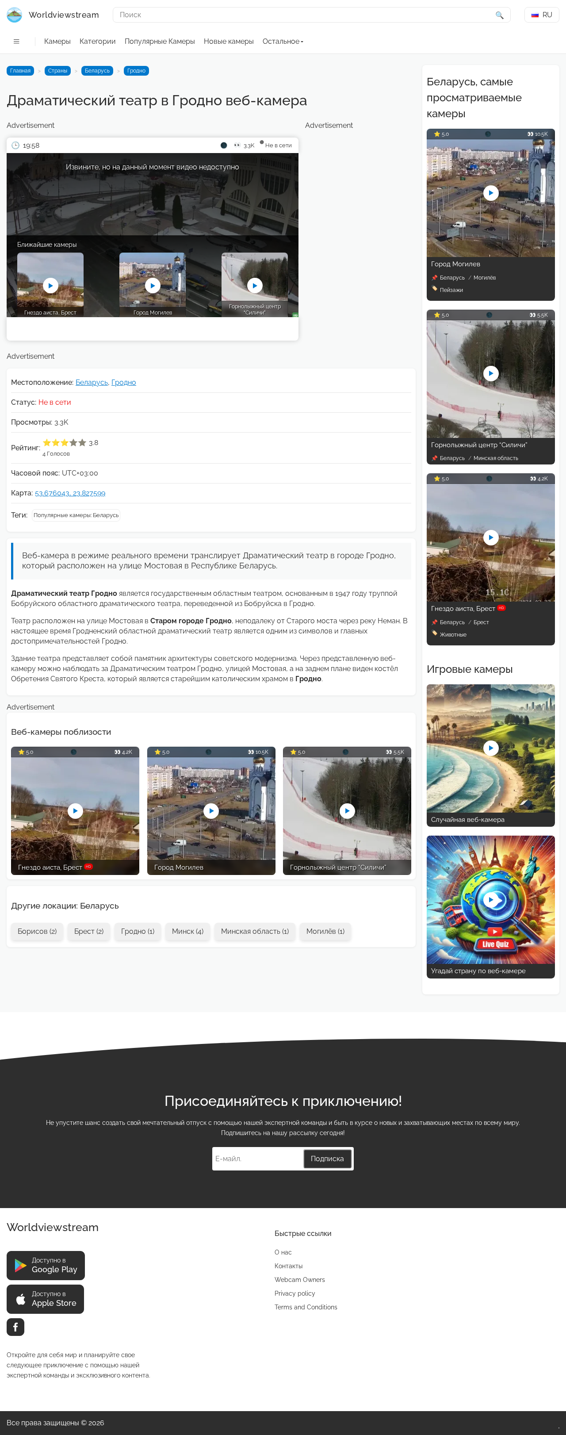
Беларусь (97, 71)
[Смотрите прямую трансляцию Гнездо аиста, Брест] (491, 599)
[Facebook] (15, 1327)
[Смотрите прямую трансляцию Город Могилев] (491, 254)
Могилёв (485, 278)
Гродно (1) (137, 931)
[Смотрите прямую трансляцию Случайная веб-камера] (491, 810)
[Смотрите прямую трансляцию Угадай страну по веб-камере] (491, 961)
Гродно (136, 71)
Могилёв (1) (325, 931)
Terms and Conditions (306, 1307)
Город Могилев (455, 264)
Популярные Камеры (160, 41)
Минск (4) (187, 931)
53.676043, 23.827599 (70, 493)
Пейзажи (451, 290)
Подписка (327, 1159)
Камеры (57, 41)
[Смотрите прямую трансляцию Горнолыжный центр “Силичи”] (491, 435)
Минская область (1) (255, 931)
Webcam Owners (300, 1279)
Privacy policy (295, 1293)
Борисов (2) (37, 931)
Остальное (281, 41)
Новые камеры (229, 41)
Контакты (288, 1266)
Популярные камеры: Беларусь (76, 515)
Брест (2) (88, 931)
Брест (481, 622)
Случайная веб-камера (468, 820)
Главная (20, 71)
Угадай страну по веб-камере (478, 971)
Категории (98, 41)
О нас (283, 1252)
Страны (57, 71)
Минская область (496, 458)
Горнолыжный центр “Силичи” (479, 445)
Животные (453, 635)
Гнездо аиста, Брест (467, 609)
